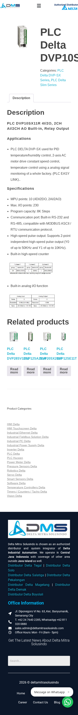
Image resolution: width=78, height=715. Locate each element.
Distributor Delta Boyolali (25, 594)
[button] (39, 6)
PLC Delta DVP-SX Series (52, 75)
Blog (57, 702)
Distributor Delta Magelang (28, 585)
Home (21, 693)
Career (22, 702)
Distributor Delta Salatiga (26, 575)
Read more (14, 370)
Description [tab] (21, 98)
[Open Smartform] (67, 702)
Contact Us (40, 702)
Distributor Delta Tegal (25, 565)
